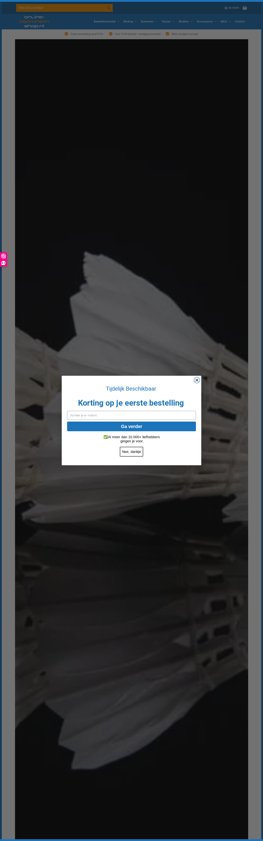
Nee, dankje (131, 452)
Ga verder (131, 426)
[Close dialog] (197, 380)
